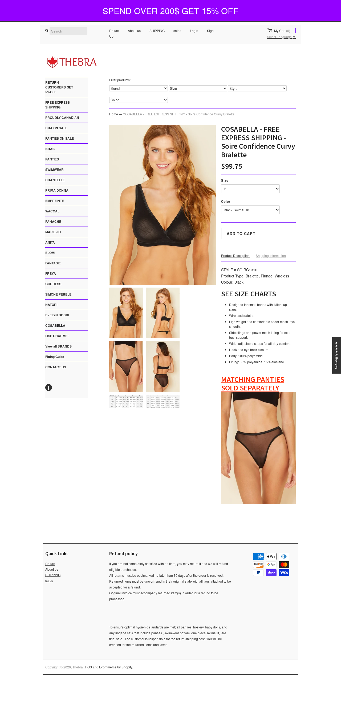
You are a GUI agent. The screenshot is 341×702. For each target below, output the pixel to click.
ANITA (50, 242)
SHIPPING (157, 30)
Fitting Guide (54, 356)
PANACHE (53, 221)
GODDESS (53, 283)
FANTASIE (53, 263)
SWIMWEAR (54, 169)
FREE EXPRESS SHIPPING (57, 105)
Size (224, 180)
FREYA (50, 273)
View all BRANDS (58, 346)
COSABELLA (55, 325)
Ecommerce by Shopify (115, 667)
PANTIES (52, 159)
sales (177, 30)
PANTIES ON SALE (59, 138)
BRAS (50, 148)
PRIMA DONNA (56, 190)
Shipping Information (271, 255)
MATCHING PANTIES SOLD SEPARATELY (252, 383)
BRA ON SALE (56, 128)
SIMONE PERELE (58, 294)
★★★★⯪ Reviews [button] (337, 355)
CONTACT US (55, 367)
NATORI (51, 304)
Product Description (235, 255)
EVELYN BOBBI (57, 315)
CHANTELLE (55, 179)
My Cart (282, 30)
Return (114, 30)
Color (225, 201)
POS (88, 667)
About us (134, 30)
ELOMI (50, 252)
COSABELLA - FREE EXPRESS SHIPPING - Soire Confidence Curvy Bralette (178, 114)
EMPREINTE (54, 200)
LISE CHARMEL (57, 335)
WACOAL (52, 211)
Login (194, 30)
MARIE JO (53, 231)
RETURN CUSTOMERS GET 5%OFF (59, 87)
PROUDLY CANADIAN (62, 117)
